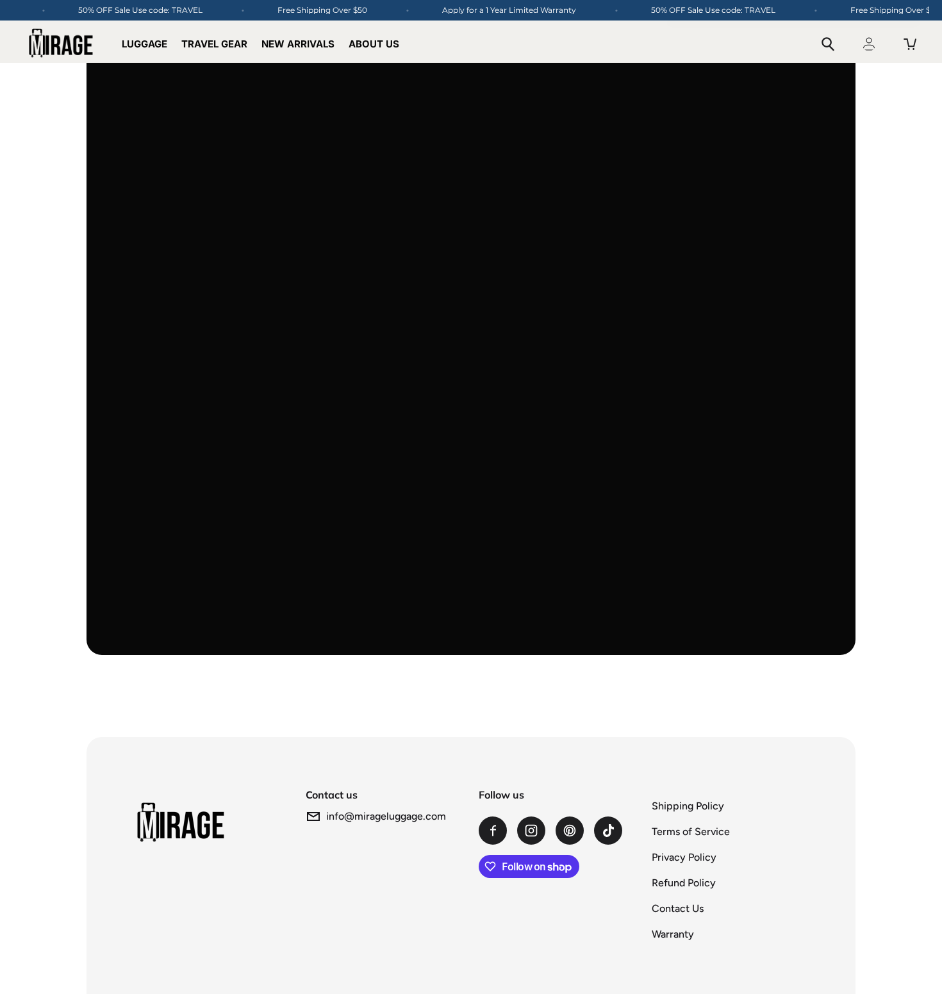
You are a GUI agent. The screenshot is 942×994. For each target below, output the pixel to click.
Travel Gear (214, 44)
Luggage (144, 44)
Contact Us (678, 908)
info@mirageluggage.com (386, 816)
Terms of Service (691, 831)
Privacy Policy (684, 857)
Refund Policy (684, 883)
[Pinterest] (570, 830)
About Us (374, 44)
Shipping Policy (688, 806)
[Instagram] (531, 830)
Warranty (673, 934)
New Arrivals (298, 44)
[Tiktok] (608, 830)
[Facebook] (493, 830)
